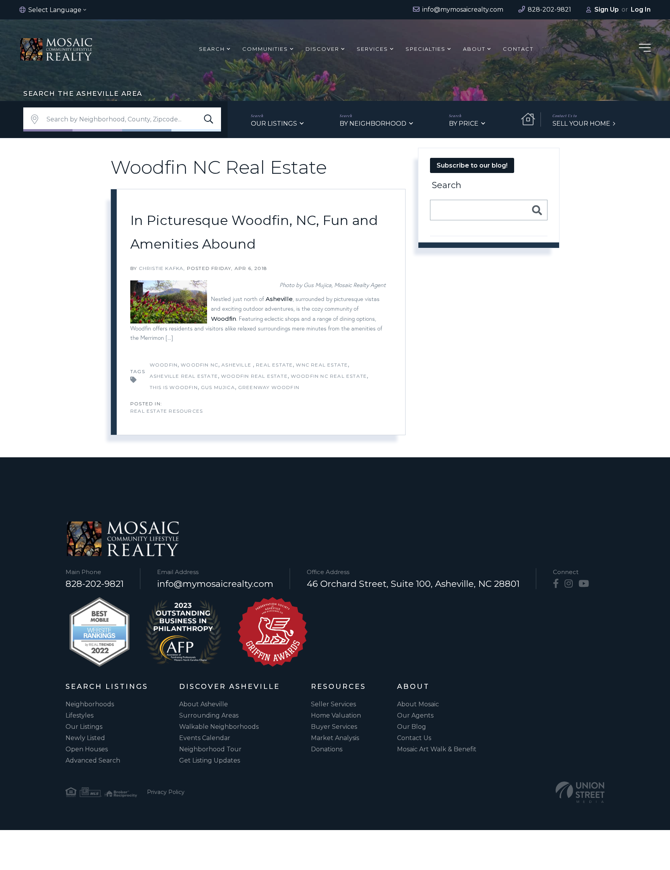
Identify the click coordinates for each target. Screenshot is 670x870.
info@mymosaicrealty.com (215, 583)
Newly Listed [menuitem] (85, 738)
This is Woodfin (174, 387)
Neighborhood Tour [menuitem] (210, 749)
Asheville (279, 299)
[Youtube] (583, 583)
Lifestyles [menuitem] (79, 715)
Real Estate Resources (166, 411)
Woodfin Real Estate (254, 376)
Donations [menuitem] (326, 749)
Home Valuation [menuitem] (336, 715)
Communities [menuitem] (265, 49)
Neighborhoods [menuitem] (90, 704)
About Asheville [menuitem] (203, 704)
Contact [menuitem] (518, 49)
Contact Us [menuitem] (414, 738)
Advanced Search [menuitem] (93, 760)
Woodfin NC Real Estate (329, 376)
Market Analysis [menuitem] (335, 738)
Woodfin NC (199, 365)
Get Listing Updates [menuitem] (209, 760)
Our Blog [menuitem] (411, 726)
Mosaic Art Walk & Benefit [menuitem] (437, 749)
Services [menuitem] (372, 49)
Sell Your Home (581, 123)
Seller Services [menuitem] (333, 704)
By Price (463, 123)
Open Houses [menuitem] (87, 749)
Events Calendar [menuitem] (204, 738)
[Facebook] (556, 583)
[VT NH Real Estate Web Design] (580, 792)
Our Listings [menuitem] (84, 726)
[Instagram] (569, 583)
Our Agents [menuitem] (415, 715)
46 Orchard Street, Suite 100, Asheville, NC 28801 (413, 583)
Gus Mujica (218, 387)
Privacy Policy (166, 792)
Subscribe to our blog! (472, 165)
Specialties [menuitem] (426, 49)
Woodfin (223, 318)
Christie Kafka (161, 268)
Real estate (274, 365)
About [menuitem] (474, 49)
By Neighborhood (373, 123)
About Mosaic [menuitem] (418, 704)
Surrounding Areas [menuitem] (208, 715)
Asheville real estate (184, 376)
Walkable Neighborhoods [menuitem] (219, 726)
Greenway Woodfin (268, 387)
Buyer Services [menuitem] (334, 726)
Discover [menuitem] (322, 49)
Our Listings (274, 123)
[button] (208, 119)
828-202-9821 (95, 583)
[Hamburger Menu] (645, 49)
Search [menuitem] (212, 49)
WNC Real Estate (322, 365)
